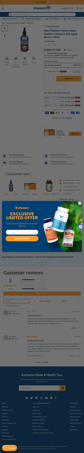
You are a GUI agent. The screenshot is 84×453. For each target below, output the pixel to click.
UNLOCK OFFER (22, 238)
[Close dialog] (79, 203)
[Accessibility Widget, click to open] (80, 226)
